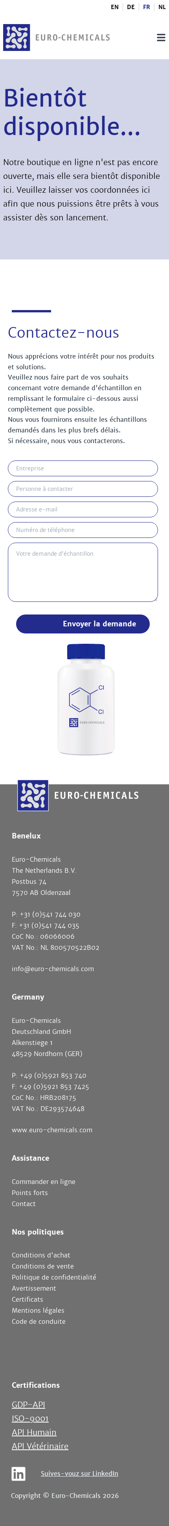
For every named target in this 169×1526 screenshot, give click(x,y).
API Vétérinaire (40, 1446)
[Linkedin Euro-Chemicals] (18, 1474)
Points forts (30, 1193)
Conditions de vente (43, 1266)
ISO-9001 (30, 1419)
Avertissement (34, 1288)
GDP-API (28, 1405)
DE (131, 7)
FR (146, 7)
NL (162, 7)
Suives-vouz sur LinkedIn (79, 1474)
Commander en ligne (43, 1182)
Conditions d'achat (41, 1255)
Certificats (27, 1299)
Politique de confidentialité (54, 1277)
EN (115, 7)
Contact (24, 1204)
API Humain (34, 1433)
